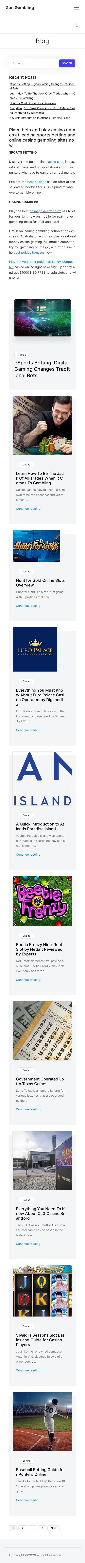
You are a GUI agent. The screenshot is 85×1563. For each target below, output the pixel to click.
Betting (22, 354)
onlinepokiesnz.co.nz (45, 211)
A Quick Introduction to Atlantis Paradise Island (40, 118)
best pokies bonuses (29, 252)
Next (53, 1528)
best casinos (36, 182)
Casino (26, 464)
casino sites (55, 162)
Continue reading (28, 508)
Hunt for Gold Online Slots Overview (33, 103)
